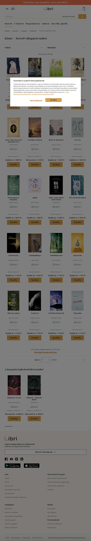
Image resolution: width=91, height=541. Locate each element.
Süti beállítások (36, 100)
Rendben (53, 100)
